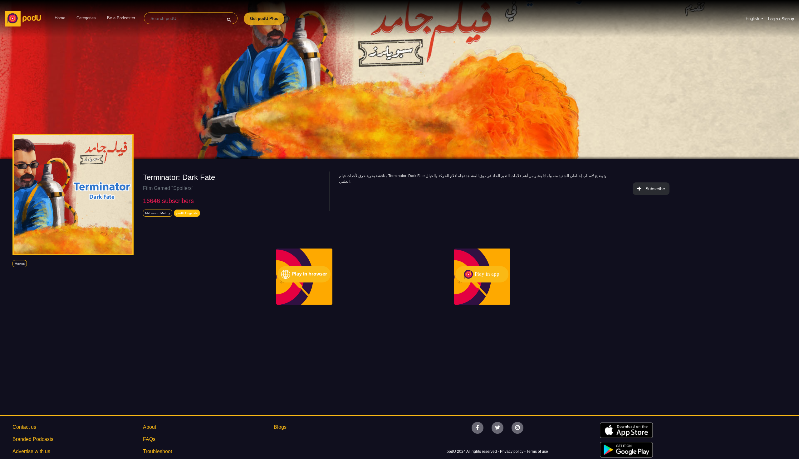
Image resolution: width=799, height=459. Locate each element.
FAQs (149, 439)
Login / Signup (781, 19)
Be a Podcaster (121, 18)
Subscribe (655, 188)
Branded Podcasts (32, 439)
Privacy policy (512, 451)
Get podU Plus (264, 18)
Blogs (280, 427)
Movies (20, 263)
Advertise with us (31, 451)
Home (60, 18)
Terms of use (537, 451)
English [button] (753, 18)
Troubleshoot (157, 451)
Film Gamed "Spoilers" (168, 188)
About (149, 427)
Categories (86, 18)
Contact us (24, 427)
